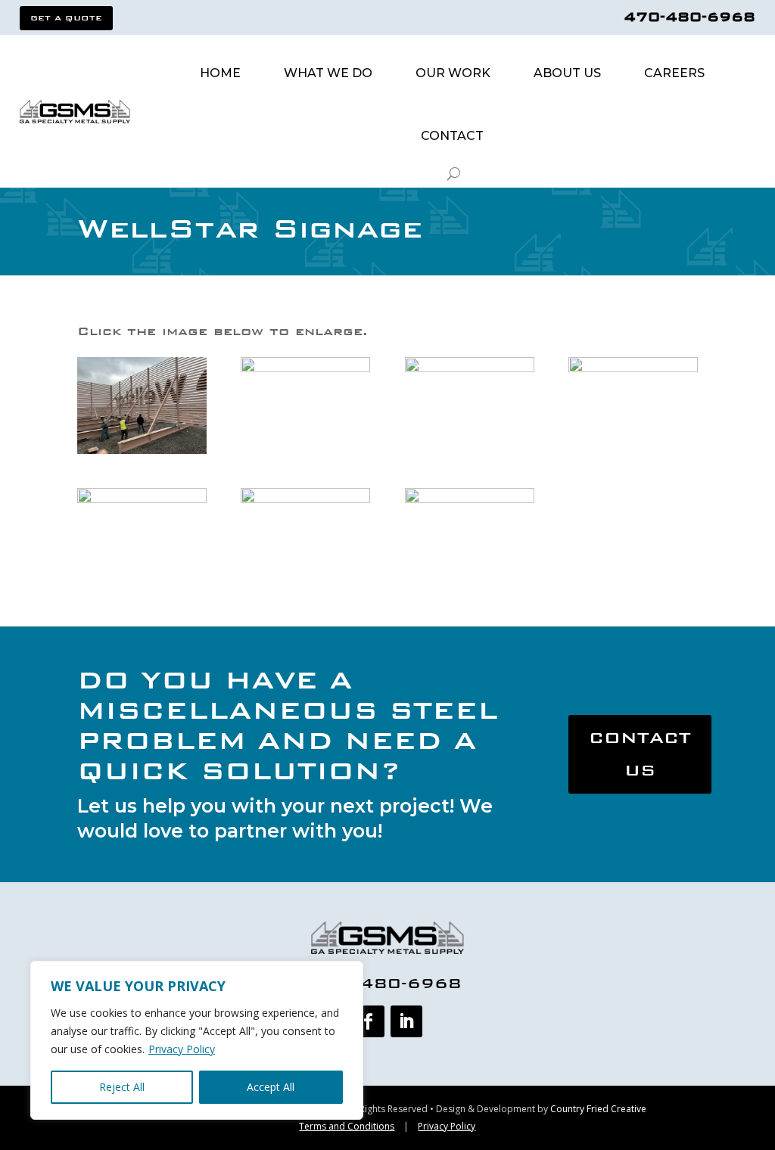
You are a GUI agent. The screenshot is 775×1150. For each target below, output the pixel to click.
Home (220, 73)
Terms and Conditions (346, 1126)
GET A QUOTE (66, 18)
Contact (452, 136)
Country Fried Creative (598, 1108)
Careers (674, 73)
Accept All (270, 1087)
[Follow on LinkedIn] (406, 1021)
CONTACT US (640, 754)
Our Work (453, 73)
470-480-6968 (689, 16)
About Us (567, 73)
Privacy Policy (181, 1049)
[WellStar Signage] (142, 453)
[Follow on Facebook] (368, 1021)
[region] (196, 1040)
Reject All (122, 1087)
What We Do (328, 73)
